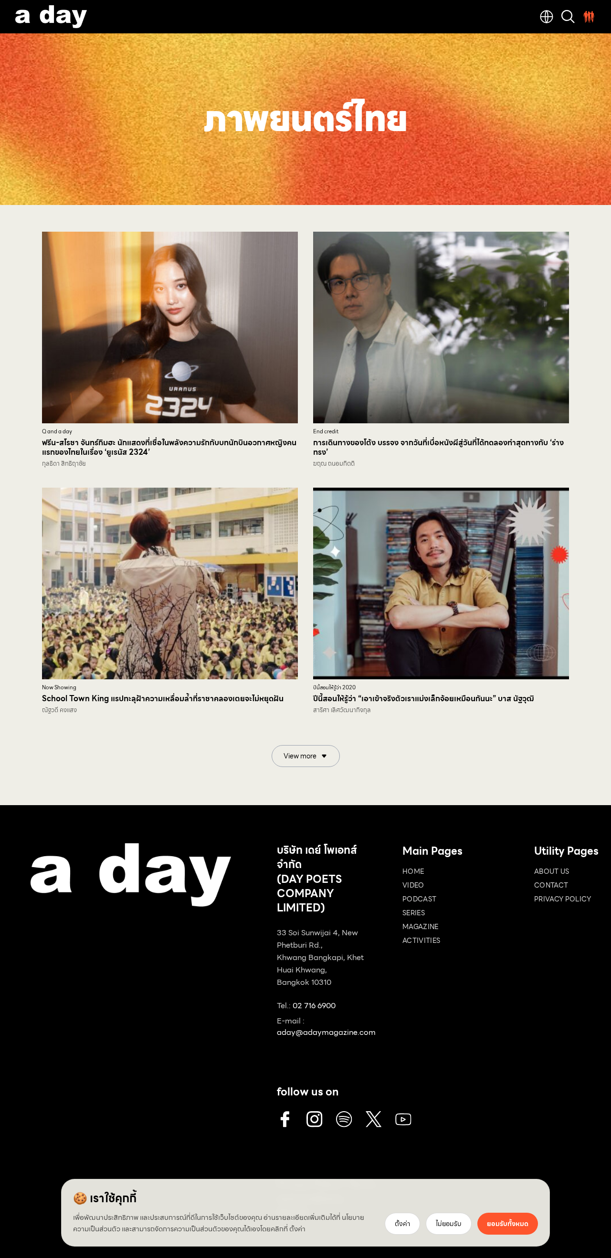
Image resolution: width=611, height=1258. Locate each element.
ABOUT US (551, 871)
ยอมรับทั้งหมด (507, 1223)
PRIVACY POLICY (562, 899)
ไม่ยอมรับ (449, 1223)
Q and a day (57, 431)
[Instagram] (314, 1119)
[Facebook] (285, 1119)
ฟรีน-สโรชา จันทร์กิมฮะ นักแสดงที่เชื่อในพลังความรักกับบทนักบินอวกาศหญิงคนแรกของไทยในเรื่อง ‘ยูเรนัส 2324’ (169, 447)
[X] (374, 1119)
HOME (413, 871)
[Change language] (546, 17)
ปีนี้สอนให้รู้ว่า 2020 (334, 687)
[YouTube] (403, 1119)
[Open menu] (589, 16)
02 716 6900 (314, 1006)
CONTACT (551, 885)
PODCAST (419, 899)
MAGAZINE (420, 926)
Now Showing (59, 687)
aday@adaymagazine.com (326, 1032)
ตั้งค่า (297, 1229)
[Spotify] (344, 1119)
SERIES (413, 913)
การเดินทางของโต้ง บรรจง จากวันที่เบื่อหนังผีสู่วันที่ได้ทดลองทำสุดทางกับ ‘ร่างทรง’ (438, 447)
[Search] (568, 16)
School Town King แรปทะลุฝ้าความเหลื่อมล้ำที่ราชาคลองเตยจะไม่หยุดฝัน (163, 699)
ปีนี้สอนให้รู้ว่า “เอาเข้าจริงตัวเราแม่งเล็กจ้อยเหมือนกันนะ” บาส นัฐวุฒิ (423, 699)
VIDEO (413, 885)
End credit (325, 431)
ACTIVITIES (421, 940)
